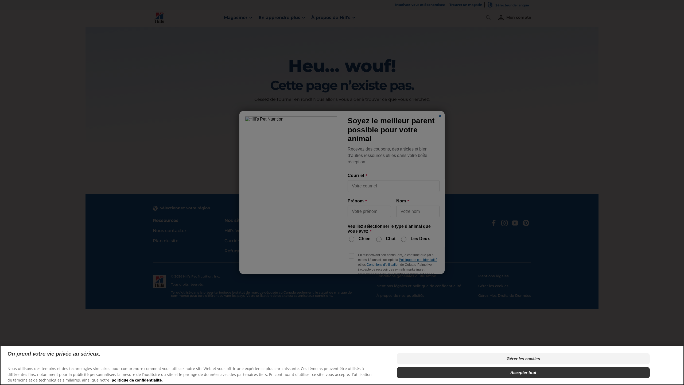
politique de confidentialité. (137, 379)
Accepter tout (523, 372)
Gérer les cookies (523, 358)
